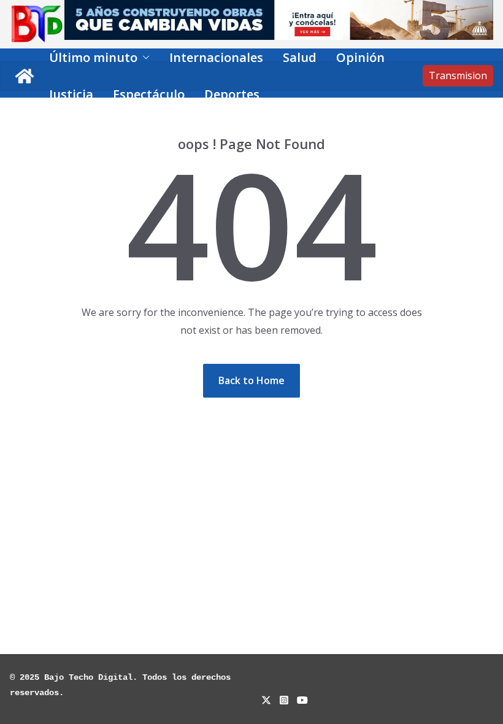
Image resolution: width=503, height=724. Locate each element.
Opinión (360, 57)
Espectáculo (149, 94)
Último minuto (93, 57)
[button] (143, 57)
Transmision (458, 75)
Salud (300, 57)
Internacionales (216, 57)
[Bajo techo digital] (24, 76)
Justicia (71, 94)
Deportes (231, 94)
